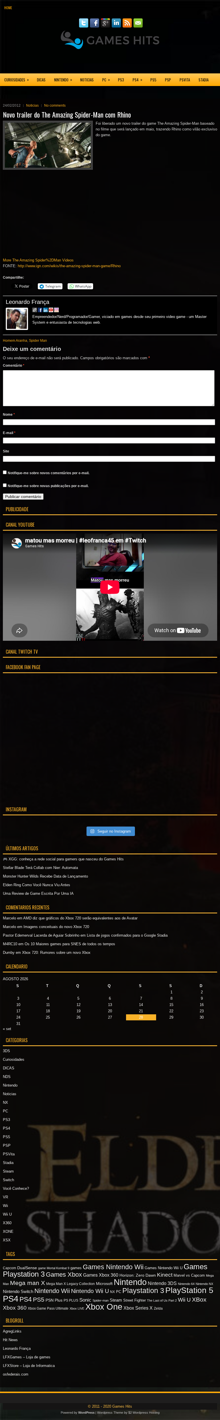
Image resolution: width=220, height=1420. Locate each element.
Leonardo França (27, 302)
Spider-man (101, 1300)
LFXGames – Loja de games (26, 1357)
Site (6, 451)
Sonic (85, 1300)
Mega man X (27, 1283)
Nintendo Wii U (90, 1291)
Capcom (9, 1268)
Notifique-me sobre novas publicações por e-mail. (48, 486)
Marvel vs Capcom (189, 1275)
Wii (5, 1206)
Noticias (87, 80)
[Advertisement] (110, 61)
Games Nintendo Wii (113, 1267)
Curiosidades (16, 80)
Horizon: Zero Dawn (137, 1275)
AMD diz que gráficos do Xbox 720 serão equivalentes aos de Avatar (80, 918)
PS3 (121, 80)
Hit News (10, 1340)
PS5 (153, 80)
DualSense (27, 1267)
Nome (9, 415)
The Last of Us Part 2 (162, 1300)
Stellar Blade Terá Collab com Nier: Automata (40, 868)
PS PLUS (71, 1300)
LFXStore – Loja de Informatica (29, 1366)
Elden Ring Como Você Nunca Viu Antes (36, 885)
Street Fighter (134, 1300)
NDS (7, 1077)
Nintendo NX (204, 1284)
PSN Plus (54, 1300)
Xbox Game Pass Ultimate (48, 1308)
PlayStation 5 (189, 1290)
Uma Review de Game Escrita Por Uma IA (38, 893)
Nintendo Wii (52, 1290)
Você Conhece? (16, 1188)
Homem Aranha (15, 341)
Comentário (13, 366)
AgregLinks (12, 1331)
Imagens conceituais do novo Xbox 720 (56, 927)
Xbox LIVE (77, 1308)
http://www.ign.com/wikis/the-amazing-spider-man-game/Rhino (69, 266)
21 (141, 1011)
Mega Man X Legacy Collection (70, 1284)
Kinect (164, 1275)
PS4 (137, 80)
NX (5, 1102)
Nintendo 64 (186, 1284)
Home (8, 7)
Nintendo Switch (18, 1291)
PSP (168, 80)
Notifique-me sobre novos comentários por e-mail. (48, 473)
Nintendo (63, 80)
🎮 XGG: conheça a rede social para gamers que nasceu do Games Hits (63, 859)
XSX (39, 92)
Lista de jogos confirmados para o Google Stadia (127, 935)
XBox (199, 1299)
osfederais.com (15, 1374)
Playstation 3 (143, 1290)
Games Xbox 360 (100, 1275)
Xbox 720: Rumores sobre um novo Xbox (56, 952)
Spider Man (38, 341)
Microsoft (104, 1283)
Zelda (158, 1308)
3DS (6, 1051)
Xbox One (103, 1306)
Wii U (7, 1214)
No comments (55, 105)
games (76, 1268)
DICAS (41, 80)
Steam (8, 1171)
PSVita (185, 80)
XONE (24, 92)
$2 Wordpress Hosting (144, 1412)
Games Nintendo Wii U (163, 1268)
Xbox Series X (138, 1307)
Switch (8, 1180)
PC (106, 80)
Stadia (204, 80)
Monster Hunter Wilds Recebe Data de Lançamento (45, 876)
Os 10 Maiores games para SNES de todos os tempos (70, 944)
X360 (8, 92)
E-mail (9, 433)
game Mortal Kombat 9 (53, 1268)
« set (7, 1029)
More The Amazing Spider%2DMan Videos (38, 260)
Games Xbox (64, 1274)
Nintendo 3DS (162, 1283)
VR (5, 1197)
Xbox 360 (15, 1308)
